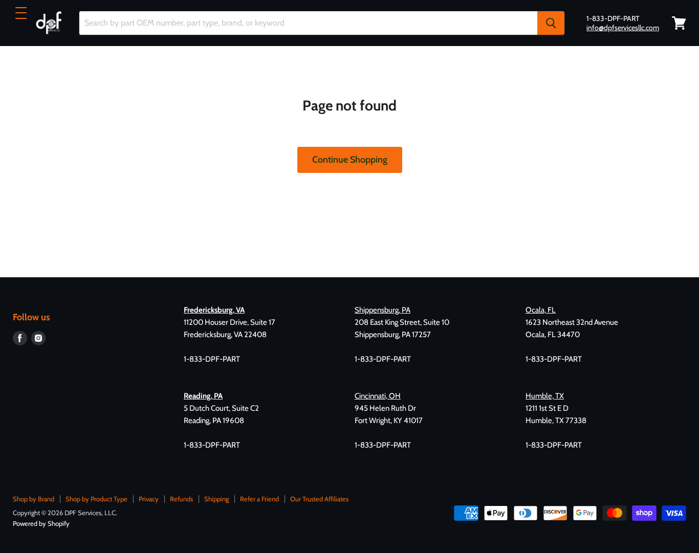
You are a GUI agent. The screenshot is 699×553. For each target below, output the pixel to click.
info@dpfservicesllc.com (622, 27)
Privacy (149, 499)
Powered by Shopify (41, 523)
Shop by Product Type (96, 499)
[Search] (550, 23)
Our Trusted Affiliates (319, 499)
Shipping (216, 499)
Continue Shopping (349, 159)
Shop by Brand (33, 499)
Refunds (181, 499)
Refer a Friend (259, 499)
